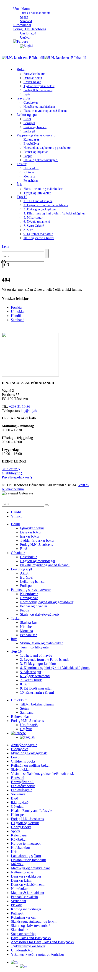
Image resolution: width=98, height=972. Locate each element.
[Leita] (47, 253)
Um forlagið (28, 33)
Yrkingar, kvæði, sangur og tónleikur (37, 954)
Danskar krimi (21, 880)
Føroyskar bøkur (34, 74)
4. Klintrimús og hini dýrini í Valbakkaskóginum (54, 213)
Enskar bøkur (32, 82)
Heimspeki (18, 815)
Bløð (23, 549)
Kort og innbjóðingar (26, 909)
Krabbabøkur (20, 847)
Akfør (27, 119)
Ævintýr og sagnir (24, 745)
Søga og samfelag (23, 934)
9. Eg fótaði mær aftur (38, 234)
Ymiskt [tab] (16, 516)
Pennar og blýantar (35, 152)
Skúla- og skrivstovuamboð (30, 926)
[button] (5, 246)
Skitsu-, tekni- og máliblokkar (42, 189)
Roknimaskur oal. (23, 917)
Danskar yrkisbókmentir (28, 884)
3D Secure (11, 469)
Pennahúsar (30, 180)
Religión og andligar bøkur (30, 765)
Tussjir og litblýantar (37, 193)
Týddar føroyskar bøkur (38, 86)
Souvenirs (18, 794)
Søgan (24, 17)
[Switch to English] (27, 45)
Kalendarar (19, 835)
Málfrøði (17, 864)
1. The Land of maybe (37, 201)
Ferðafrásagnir (21, 790)
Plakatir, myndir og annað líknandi (45, 110)
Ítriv (20, 184)
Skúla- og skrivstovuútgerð (40, 160)
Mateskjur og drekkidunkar (30, 868)
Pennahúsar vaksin (24, 897)
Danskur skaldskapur (26, 876)
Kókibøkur (19, 839)
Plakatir (16, 905)
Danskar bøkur (32, 78)
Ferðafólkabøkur (23, 786)
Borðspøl (29, 123)
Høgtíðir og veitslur (25, 823)
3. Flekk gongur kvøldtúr (39, 209)
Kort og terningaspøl (26, 843)
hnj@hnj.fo (29, 411)
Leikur (16, 757)
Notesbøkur (19, 889)
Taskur (21, 164)
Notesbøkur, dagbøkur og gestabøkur (47, 147)
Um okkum (21, 8)
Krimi (15, 852)
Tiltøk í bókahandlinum (35, 13)
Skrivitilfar (18, 901)
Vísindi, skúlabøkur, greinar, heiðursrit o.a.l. (42, 774)
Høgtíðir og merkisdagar (39, 106)
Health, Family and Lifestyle (31, 811)
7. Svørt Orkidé (33, 225)
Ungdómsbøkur (22, 950)
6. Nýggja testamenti (36, 221)
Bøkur (21, 69)
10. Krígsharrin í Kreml (38, 238)
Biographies (19, 749)
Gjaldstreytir (12, 473)
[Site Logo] (44, 58)
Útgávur (26, 729)
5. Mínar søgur (33, 217)
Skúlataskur (31, 168)
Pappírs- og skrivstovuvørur (37, 135)
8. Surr (28, 230)
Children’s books (23, 761)
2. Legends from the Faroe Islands (45, 205)
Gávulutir (23, 98)
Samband (17, 320)
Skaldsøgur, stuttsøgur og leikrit (33, 921)
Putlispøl (26, 586)
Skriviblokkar (21, 769)
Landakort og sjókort (26, 856)
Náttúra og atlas (22, 872)
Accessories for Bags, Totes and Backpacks (42, 942)
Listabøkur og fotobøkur (28, 860)
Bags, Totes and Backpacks (31, 938)
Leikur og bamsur (34, 127)
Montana (29, 176)
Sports (15, 831)
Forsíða (16, 307)
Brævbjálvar (31, 143)
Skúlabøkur (19, 930)
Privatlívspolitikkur (17, 477)
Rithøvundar (20, 717)
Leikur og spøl (27, 115)
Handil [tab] (16, 512)
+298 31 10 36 (19, 406)
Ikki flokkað (19, 802)
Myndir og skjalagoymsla (29, 753)
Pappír (27, 156)
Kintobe (28, 172)
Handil (16, 316)
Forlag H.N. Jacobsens (29, 29)
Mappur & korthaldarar (27, 893)
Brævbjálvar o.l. (22, 782)
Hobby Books (21, 827)
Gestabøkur (30, 102)
